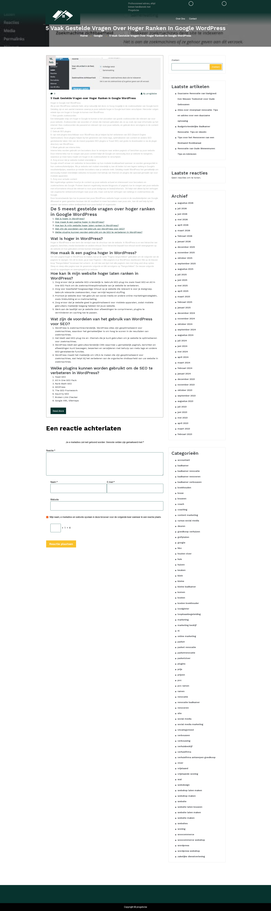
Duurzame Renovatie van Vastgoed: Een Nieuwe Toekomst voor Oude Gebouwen (197, 99)
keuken (181, 570)
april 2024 (183, 357)
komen (181, 592)
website (182, 801)
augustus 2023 (185, 401)
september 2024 (187, 329)
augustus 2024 (186, 335)
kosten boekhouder (188, 603)
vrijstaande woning (188, 774)
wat (180, 779)
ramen (181, 691)
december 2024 (186, 313)
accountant (184, 460)
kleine (181, 581)
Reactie (50, 450)
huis (180, 559)
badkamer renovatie (189, 471)
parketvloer (184, 658)
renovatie (183, 696)
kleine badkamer (187, 586)
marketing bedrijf (187, 625)
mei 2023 (183, 417)
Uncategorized (186, 729)
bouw (181, 493)
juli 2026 (182, 208)
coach (181, 504)
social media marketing (190, 724)
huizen (181, 564)
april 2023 (183, 423)
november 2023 (186, 384)
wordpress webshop (189, 851)
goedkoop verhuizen (189, 531)
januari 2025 (184, 307)
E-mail (111, 482)
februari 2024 (185, 368)
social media (184, 718)
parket (181, 641)
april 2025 (183, 291)
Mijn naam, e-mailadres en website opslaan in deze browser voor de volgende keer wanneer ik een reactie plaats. (105, 517)
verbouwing (184, 740)
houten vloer (185, 553)
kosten (181, 597)
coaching (182, 509)
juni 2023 (182, 412)
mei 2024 (183, 351)
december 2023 (186, 379)
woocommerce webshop (191, 840)
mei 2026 (183, 219)
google (98, 35)
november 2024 (186, 318)
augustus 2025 (185, 269)
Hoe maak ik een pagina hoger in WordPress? (79, 222)
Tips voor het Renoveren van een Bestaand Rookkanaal (196, 140)
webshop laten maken (190, 790)
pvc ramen (183, 685)
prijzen (181, 674)
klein (180, 575)
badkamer (183, 465)
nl (179, 630)
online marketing (187, 636)
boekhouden (184, 487)
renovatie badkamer (189, 702)
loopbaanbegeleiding (189, 614)
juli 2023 (182, 406)
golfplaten (183, 537)
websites (183, 823)
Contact (193, 18)
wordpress (183, 845)
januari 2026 (184, 241)
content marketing (188, 515)
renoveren (183, 707)
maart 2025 (184, 296)
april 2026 (183, 225)
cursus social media (188, 520)
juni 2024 (182, 346)
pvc (180, 680)
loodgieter (183, 608)
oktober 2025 (185, 258)
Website (54, 499)
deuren (181, 526)
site (180, 713)
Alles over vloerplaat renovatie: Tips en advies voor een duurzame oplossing (198, 115)
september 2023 (187, 395)
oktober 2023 (185, 390)
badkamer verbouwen (190, 482)
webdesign (184, 785)
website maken (186, 818)
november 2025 (186, 252)
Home (84, 35)
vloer (180, 762)
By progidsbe (150, 93)
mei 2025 (183, 285)
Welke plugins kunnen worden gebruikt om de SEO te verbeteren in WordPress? (98, 232)
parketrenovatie (186, 652)
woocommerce (186, 834)
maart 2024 (184, 362)
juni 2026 (182, 214)
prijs (180, 669)
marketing (183, 619)
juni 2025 (182, 280)
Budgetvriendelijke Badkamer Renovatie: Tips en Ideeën (194, 129)
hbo (180, 548)
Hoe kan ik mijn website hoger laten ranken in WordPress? (87, 225)
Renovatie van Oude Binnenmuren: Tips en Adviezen (196, 151)
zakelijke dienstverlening (191, 856)
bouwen (182, 498)
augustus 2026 (185, 203)
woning (181, 829)
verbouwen (184, 735)
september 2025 (187, 263)
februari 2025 (185, 302)
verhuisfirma (184, 751)
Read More (58, 411)
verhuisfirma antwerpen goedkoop (197, 757)
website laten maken (189, 812)
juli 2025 (182, 274)
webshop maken (187, 796)
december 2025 (186, 247)
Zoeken (175, 60)
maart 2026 (184, 230)
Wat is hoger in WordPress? (70, 218)
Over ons (180, 18)
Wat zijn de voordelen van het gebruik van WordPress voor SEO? (90, 228)
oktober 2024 (185, 324)
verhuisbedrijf (185, 746)
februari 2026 (185, 236)
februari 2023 (185, 434)
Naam (54, 482)
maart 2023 (184, 428)
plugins (181, 663)
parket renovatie (187, 647)
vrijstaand (183, 768)
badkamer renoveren (189, 476)
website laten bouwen (190, 807)
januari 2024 (184, 373)
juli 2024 (182, 340)
